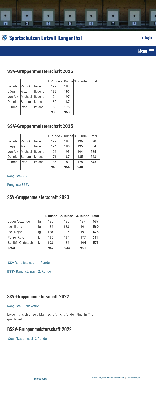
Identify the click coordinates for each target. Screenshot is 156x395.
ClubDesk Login (133, 377)
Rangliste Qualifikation (23, 306)
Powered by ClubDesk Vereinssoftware (108, 377)
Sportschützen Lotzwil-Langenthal (45, 37)
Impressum (40, 378)
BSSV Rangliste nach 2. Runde (29, 271)
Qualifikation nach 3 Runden (28, 339)
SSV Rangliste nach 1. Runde (28, 263)
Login (148, 37)
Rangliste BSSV (18, 185)
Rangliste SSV (17, 176)
